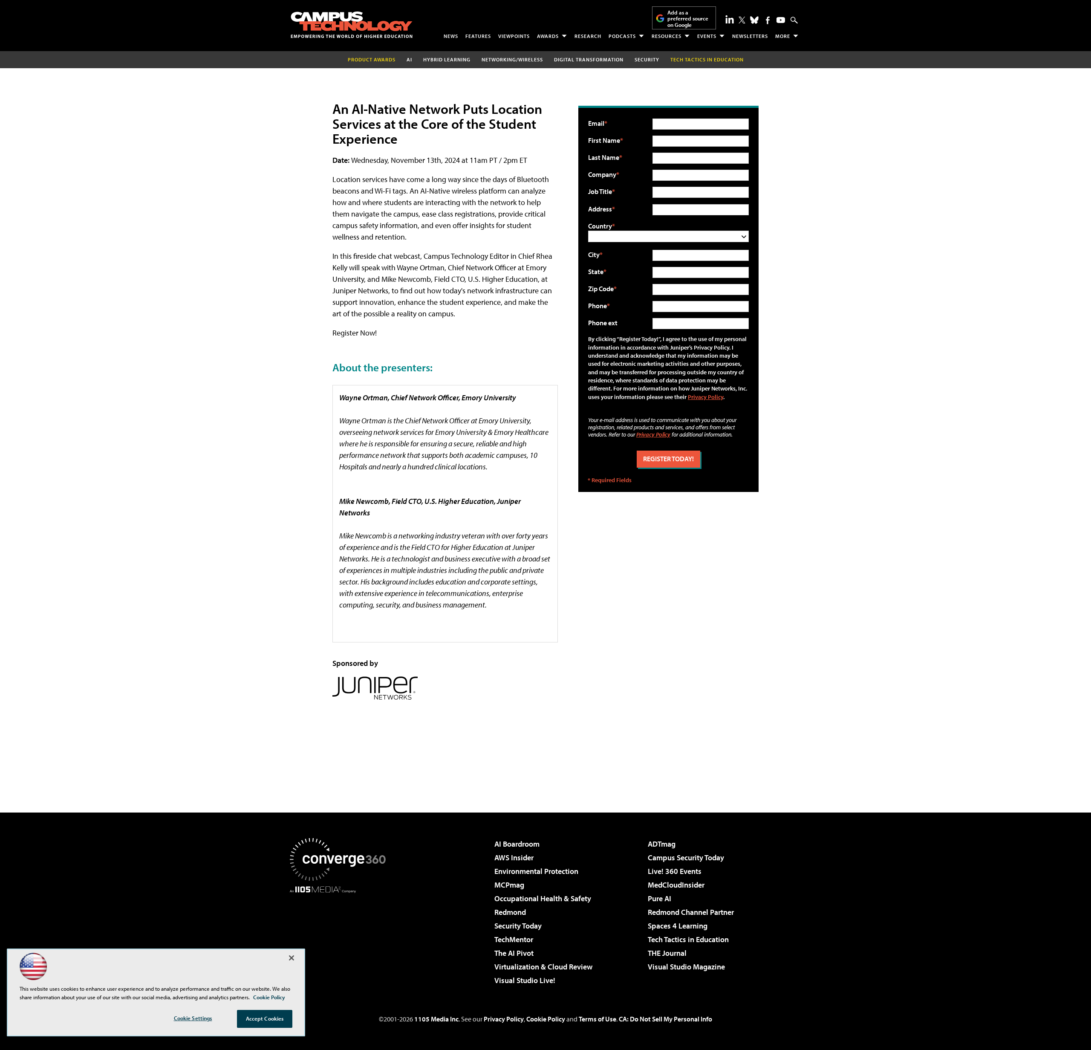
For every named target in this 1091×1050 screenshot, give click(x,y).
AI (409, 59)
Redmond (510, 912)
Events (706, 36)
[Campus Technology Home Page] (351, 25)
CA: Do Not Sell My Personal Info (665, 1019)
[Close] (291, 958)
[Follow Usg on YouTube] (780, 20)
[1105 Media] (341, 936)
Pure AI (659, 898)
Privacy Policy (705, 397)
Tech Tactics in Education (688, 939)
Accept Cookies (265, 1018)
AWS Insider (514, 857)
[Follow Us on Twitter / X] (742, 20)
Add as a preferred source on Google (687, 18)
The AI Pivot (514, 953)
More (782, 36)
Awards (548, 36)
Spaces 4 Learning (677, 926)
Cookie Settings (193, 1018)
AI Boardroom (517, 844)
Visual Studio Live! (524, 980)
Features (478, 36)
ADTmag (661, 844)
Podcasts (622, 36)
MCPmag (509, 885)
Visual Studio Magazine (686, 967)
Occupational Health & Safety (542, 898)
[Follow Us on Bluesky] (754, 20)
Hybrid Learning (446, 59)
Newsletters (750, 36)
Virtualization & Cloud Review (543, 967)
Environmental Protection (536, 871)
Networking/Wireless (512, 59)
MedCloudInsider (676, 885)
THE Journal (667, 953)
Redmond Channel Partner (691, 912)
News (451, 36)
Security (647, 59)
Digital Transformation (588, 59)
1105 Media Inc (436, 1019)
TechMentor (513, 939)
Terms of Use (597, 1019)
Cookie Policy (545, 1019)
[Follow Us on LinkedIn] (729, 19)
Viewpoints (514, 36)
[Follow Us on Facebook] (768, 20)
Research (587, 36)
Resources (666, 36)
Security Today (518, 926)
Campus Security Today (686, 857)
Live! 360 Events (674, 871)
